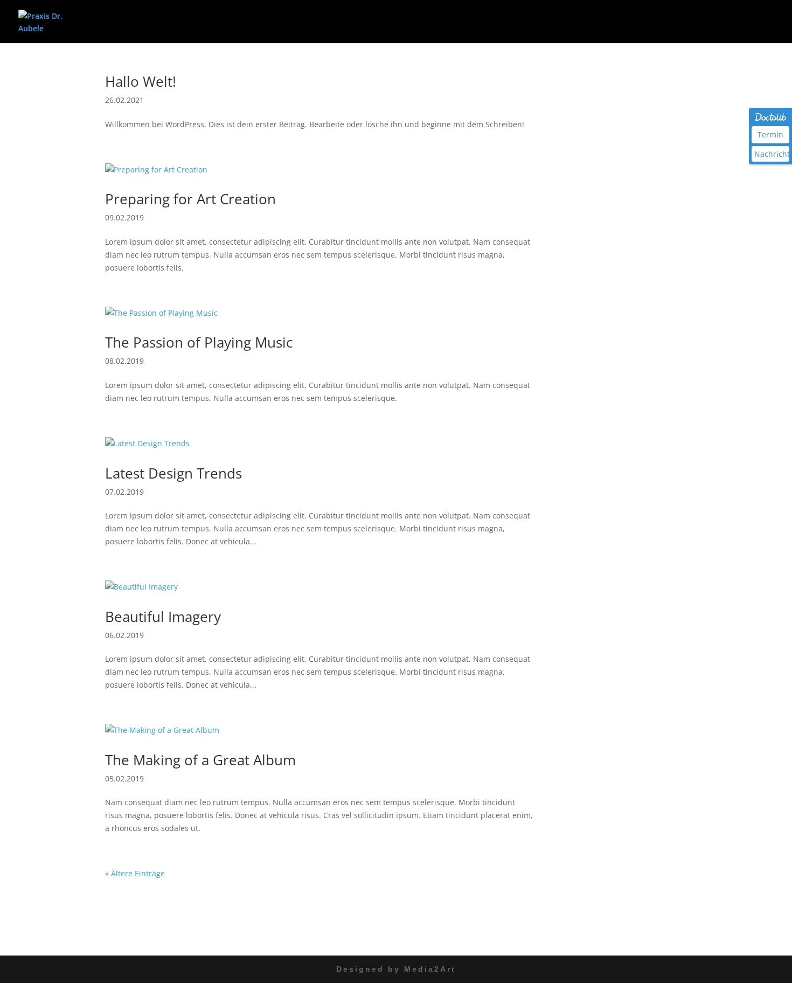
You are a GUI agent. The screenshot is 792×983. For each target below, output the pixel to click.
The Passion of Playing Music (199, 342)
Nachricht (771, 154)
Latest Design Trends (173, 473)
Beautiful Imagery (163, 616)
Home (546, 22)
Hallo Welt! (140, 81)
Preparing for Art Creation (190, 199)
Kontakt (760, 22)
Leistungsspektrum (614, 22)
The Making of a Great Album (200, 760)
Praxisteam (703, 22)
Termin (770, 134)
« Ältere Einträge (135, 873)
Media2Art (430, 969)
